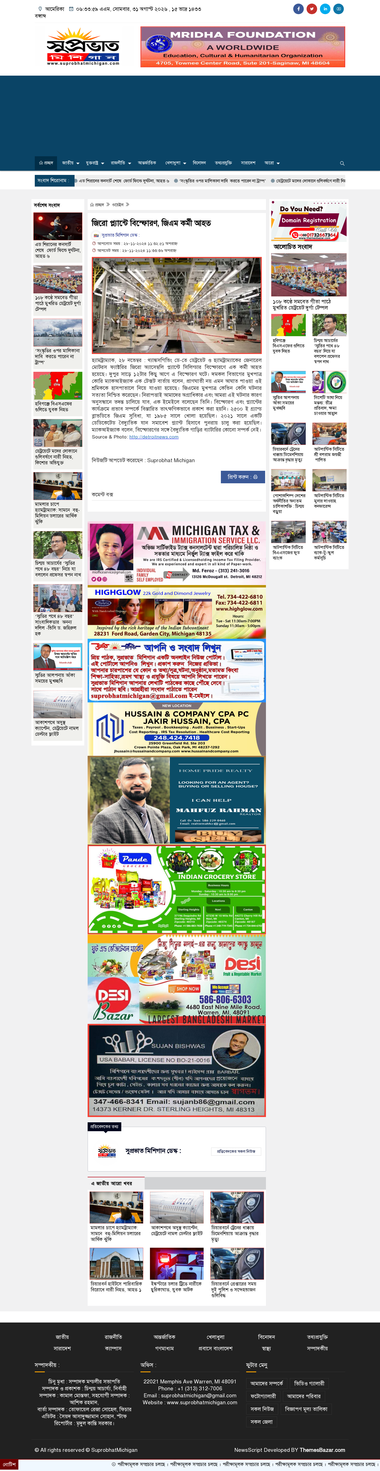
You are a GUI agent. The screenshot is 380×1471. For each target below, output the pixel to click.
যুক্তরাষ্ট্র (92, 163)
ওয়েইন (118, 205)
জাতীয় (67, 163)
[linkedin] (325, 9)
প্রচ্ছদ (48, 163)
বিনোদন (199, 163)
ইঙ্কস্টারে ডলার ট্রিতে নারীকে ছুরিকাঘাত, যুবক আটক (176, 1287)
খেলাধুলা (172, 163)
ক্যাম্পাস (113, 1348)
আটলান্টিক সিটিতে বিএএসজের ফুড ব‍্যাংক (288, 553)
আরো (269, 163)
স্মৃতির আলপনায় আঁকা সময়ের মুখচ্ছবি (55, 678)
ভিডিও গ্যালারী (309, 1383)
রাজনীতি (118, 163)
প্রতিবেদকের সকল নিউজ (236, 1151)
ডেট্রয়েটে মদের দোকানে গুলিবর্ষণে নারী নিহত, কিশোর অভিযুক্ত (269, 181)
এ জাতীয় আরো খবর (111, 1184)
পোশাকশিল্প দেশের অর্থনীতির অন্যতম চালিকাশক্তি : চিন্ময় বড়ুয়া (289, 503)
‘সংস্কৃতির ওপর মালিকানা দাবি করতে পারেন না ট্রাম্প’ (165, 181)
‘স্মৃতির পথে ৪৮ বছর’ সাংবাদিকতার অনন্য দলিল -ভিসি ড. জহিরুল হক (56, 625)
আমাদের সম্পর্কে (267, 1383)
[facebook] (298, 9)
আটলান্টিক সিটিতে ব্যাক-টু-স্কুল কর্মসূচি (329, 553)
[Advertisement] (190, 114)
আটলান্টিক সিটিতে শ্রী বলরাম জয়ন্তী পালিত (329, 455)
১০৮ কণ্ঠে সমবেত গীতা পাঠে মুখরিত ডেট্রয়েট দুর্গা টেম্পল (58, 303)
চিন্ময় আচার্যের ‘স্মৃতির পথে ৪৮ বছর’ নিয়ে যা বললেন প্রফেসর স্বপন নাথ (58, 569)
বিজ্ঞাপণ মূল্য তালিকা (306, 1409)
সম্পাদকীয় (317, 1348)
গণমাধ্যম (164, 1348)
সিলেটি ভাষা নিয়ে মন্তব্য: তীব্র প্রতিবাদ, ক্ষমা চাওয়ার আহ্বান (328, 405)
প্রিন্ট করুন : (240, 477)
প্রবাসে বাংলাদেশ (216, 1348)
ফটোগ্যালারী (263, 1396)
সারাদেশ (248, 163)
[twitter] (312, 9)
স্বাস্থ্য (266, 1348)
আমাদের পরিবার (304, 1396)
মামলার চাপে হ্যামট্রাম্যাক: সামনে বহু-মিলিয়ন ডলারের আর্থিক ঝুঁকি (116, 1233)
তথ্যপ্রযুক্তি (223, 163)
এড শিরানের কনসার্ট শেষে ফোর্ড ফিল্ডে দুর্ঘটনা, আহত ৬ (58, 250)
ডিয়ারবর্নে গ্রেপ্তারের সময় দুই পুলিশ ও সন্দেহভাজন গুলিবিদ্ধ (233, 1290)
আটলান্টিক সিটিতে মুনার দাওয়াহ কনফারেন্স (329, 501)
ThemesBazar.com (322, 1450)
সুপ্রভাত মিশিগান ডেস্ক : (120, 235)
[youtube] (338, 9)
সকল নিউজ (262, 1409)
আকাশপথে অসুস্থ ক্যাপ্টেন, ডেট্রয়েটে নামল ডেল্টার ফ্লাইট (177, 1231)
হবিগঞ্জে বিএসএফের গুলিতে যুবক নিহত (53, 407)
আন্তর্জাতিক (147, 163)
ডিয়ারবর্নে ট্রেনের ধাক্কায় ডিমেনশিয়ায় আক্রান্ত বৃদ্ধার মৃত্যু (235, 1233)
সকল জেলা (262, 1422)
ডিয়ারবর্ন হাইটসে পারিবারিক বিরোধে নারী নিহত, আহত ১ (116, 1287)
